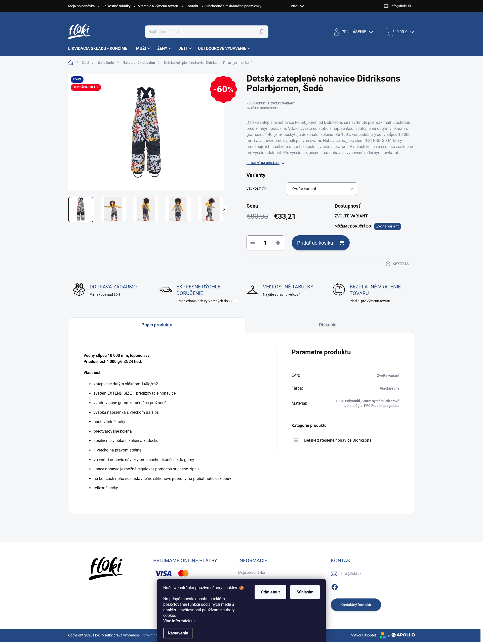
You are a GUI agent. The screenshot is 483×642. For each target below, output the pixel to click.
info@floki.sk (351, 574)
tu (193, 621)
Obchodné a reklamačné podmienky (233, 6)
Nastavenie (178, 633)
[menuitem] (99, 48)
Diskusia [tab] (328, 324)
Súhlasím (305, 592)
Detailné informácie (263, 163)
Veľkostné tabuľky (116, 6)
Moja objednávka (81, 6)
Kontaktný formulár (356, 605)
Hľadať (262, 32)
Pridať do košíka (315, 243)
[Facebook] (334, 586)
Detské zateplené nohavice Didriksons (337, 440)
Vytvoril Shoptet (363, 635)
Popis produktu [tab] (156, 324)
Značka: (262, 108)
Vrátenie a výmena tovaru (158, 6)
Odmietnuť (270, 592)
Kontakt (192, 6)
